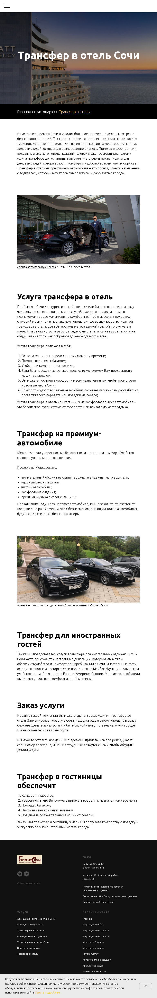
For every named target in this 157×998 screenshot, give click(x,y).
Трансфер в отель (74, 112)
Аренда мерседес (93, 965)
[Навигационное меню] (7, 6)
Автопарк (45, 112)
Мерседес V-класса (93, 948)
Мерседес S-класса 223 (96, 936)
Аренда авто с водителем (32, 936)
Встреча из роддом (28, 948)
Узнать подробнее (47, 992)
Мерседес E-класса (93, 942)
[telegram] (26, 873)
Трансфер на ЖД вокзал (31, 930)
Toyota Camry (91, 953)
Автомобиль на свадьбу (97, 959)
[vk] (19, 873)
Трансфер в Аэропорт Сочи (33, 942)
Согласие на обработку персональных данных (110, 896)
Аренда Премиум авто (30, 924)
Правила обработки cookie (98, 902)
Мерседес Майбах (93, 924)
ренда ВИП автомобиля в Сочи (37, 918)
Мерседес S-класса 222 (96, 930)
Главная (24, 112)
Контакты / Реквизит (94, 971)
